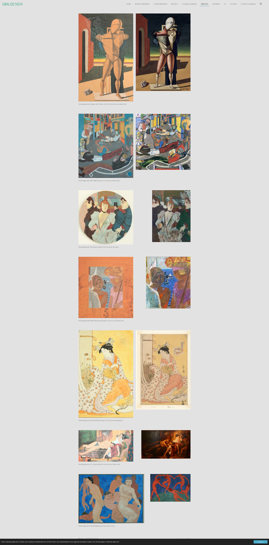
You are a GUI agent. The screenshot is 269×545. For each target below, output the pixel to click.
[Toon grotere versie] (105, 57)
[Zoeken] (260, 3)
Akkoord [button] (260, 542)
